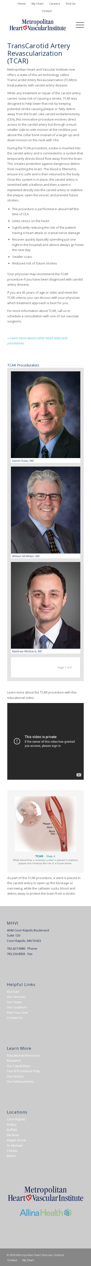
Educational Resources (24, 1055)
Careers (54, 3)
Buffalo (12, 1129)
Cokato (12, 1150)
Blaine (11, 1155)
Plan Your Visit (17, 1012)
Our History (15, 1076)
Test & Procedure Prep (23, 1071)
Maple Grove (16, 1140)
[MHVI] (38, 24)
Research (14, 1060)
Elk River (13, 1135)
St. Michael (15, 1145)
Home (22, 3)
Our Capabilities (18, 1066)
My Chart (37, 3)
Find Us (70, 3)
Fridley (12, 1124)
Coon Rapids (16, 1119)
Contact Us (15, 1017)
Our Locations (17, 1007)
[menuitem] (21, 3)
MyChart (13, 991)
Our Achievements (20, 1081)
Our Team (14, 1002)
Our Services (16, 996)
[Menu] (77, 24)
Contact (47, 11)
